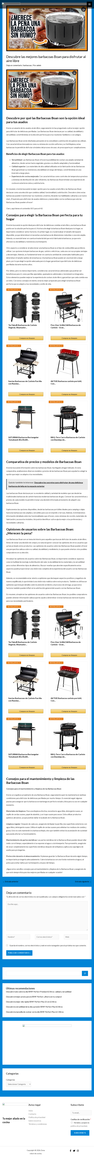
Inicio (31, 1111)
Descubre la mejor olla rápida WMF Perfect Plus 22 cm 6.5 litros (31, 1002)
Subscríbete (80, 1133)
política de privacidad (79, 1126)
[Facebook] (70, 1151)
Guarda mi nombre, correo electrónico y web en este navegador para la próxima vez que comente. (47, 945)
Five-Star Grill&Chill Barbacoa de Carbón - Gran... (66, 326)
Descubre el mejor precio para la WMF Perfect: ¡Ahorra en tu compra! (34, 997)
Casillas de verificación (81, 1119)
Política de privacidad (37, 1117)
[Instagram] (78, 1151)
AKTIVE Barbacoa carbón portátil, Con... (66, 382)
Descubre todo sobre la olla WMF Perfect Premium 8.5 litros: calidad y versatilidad (38, 992)
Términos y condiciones (38, 1124)
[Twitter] (74, 1151)
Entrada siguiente (83, 882)
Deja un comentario (14, 65)
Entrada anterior (10, 882)
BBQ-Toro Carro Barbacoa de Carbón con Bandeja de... (68, 438)
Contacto (32, 1114)
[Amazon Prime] (82, 387)
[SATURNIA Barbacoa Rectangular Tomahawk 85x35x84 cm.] (26, 419)
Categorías (10, 1080)
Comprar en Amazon (27, 338)
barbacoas (27, 65)
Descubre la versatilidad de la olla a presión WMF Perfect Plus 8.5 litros (34, 1007)
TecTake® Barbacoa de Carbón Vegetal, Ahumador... (22, 326)
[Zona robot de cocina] (11, 4)
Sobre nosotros (35, 1121)
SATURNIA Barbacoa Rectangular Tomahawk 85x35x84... (23, 438)
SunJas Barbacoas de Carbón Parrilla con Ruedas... (25, 382)
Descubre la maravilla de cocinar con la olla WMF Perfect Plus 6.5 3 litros (35, 1012)
